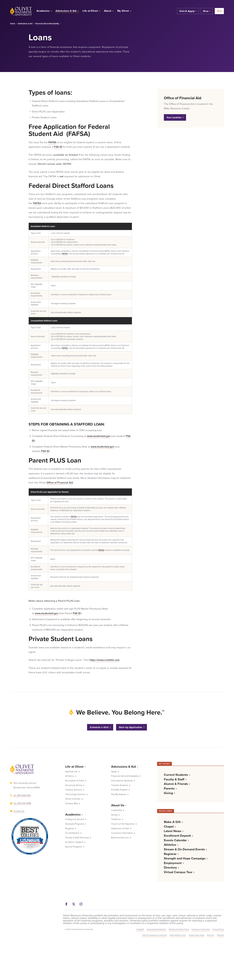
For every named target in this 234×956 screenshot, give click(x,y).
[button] (124, 11)
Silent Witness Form (178, 935)
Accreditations (72, 833)
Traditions (116, 819)
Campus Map (71, 803)
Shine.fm (210, 935)
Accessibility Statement (156, 929)
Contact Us (19, 811)
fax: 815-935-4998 (22, 803)
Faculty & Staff (174, 779)
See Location (174, 117)
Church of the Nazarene (123, 824)
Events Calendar (175, 840)
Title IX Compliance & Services (154, 935)
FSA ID (58, 147)
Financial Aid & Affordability (47, 23)
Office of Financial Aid (59, 483)
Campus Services (73, 789)
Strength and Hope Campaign (184, 858)
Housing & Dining (73, 785)
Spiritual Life (71, 771)
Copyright (140, 929)
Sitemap (220, 935)
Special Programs (73, 846)
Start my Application (130, 727)
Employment (173, 863)
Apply (114, 771)
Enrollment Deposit (177, 835)
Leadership (116, 810)
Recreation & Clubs (74, 780)
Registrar (69, 828)
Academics (73, 814)
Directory (170, 867)
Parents (169, 788)
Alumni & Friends (176, 784)
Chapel (169, 826)
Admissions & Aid (25, 23)
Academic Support (74, 842)
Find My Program (119, 789)
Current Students (176, 774)
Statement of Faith (120, 828)
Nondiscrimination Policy (179, 929)
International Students (122, 780)
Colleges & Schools (74, 819)
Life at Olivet (74, 767)
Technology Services (75, 794)
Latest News (172, 831)
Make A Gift (172, 822)
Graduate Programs (74, 824)
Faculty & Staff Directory (77, 837)
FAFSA (52, 142)
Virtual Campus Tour (178, 872)
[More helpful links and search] (219, 11)
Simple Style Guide (196, 935)
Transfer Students (119, 785)
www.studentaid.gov (98, 436)
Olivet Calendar (73, 798)
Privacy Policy (218, 929)
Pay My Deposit (118, 794)
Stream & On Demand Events (184, 849)
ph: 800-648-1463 (22, 795)
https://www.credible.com (104, 660)
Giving (114, 814)
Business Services (120, 837)
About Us (117, 805)
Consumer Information (122, 833)
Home (12, 23)
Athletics (69, 776)
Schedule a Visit (99, 727)
